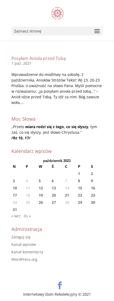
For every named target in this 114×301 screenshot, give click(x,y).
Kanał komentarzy (27, 251)
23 (93, 195)
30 (93, 202)
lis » (27, 215)
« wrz (16, 215)
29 (80, 202)
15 (80, 187)
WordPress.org (24, 259)
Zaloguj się (20, 236)
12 (41, 187)
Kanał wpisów (23, 244)
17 (15, 195)
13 (54, 187)
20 (54, 195)
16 (93, 187)
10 (15, 187)
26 (41, 202)
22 (80, 195)
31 (15, 209)
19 (41, 195)
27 (54, 202)
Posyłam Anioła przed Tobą (38, 58)
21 (67, 195)
